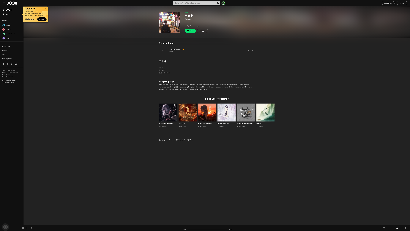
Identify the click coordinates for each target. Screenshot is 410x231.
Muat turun (6, 46)
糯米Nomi (188, 19)
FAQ (3, 55)
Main (191, 31)
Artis (170, 140)
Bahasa (4, 51)
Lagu (163, 140)
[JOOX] (12, 3)
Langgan (42, 19)
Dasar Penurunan (7, 77)
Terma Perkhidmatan (8, 71)
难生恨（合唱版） (223, 123)
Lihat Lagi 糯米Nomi (216, 99)
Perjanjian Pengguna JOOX (10, 73)
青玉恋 (258, 123)
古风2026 (182, 123)
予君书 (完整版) (174, 49)
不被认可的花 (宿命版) (205, 123)
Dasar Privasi (6, 75)
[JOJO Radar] (223, 3)
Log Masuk (388, 3)
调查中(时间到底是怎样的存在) (246, 123)
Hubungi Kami (7, 59)
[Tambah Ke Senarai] (249, 50)
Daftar (402, 3)
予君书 (189, 140)
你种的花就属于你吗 (166, 123)
